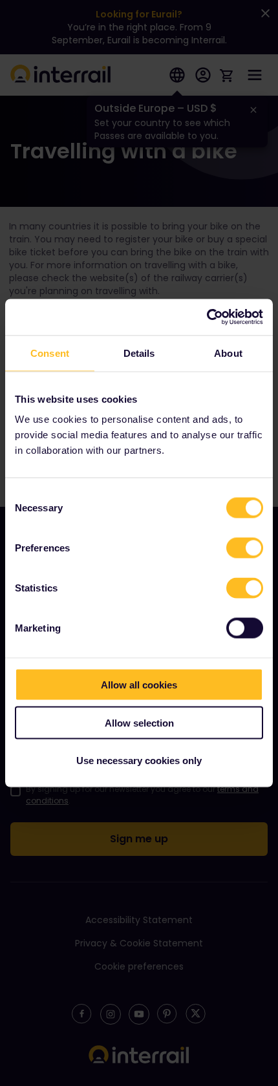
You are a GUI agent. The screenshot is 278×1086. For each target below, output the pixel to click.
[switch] (244, 548)
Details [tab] (139, 352)
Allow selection (139, 722)
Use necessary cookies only (139, 760)
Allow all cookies (139, 684)
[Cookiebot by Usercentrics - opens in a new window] (206, 317)
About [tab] (228, 352)
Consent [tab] (49, 352)
